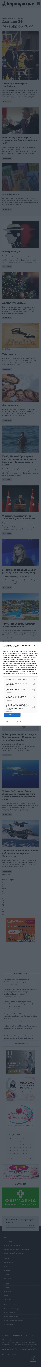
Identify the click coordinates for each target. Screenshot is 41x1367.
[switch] (33, 684)
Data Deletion (10, 722)
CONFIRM (12, 715)
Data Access (20, 722)
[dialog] (20, 683)
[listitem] (20, 679)
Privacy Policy (31, 722)
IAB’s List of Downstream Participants (23, 673)
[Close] (37, 645)
